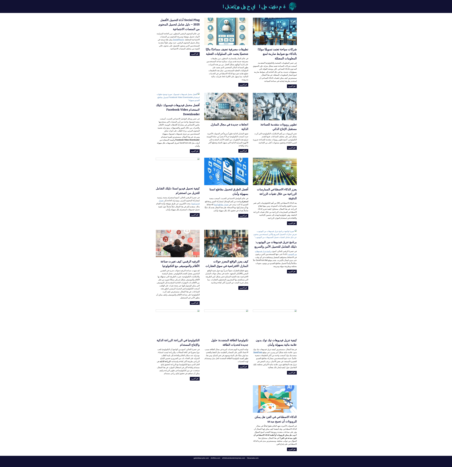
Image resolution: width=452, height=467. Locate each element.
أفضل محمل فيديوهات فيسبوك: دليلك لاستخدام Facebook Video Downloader (178, 109)
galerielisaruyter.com (201, 458)
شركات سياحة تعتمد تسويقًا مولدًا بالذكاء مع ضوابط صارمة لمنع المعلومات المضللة (277, 53)
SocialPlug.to (178, 40)
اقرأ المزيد (291, 86)
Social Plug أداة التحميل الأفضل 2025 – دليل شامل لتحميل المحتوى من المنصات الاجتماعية (179, 24)
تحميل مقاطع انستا (221, 204)
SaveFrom (257, 352)
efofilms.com (215, 458)
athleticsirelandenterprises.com (233, 458)
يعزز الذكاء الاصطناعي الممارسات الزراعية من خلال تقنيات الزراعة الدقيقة (277, 193)
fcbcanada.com (252, 458)
